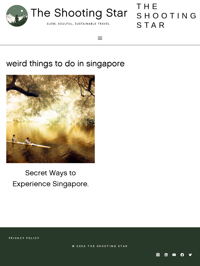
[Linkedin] (166, 254)
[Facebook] (182, 254)
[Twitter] (190, 254)
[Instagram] (157, 254)
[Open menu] (100, 38)
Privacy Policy (24, 238)
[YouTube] (174, 254)
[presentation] (50, 119)
